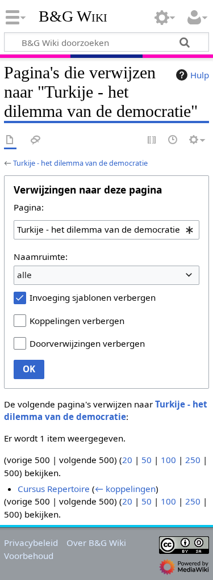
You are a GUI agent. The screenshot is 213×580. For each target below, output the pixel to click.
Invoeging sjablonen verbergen (93, 297)
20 (127, 459)
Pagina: (29, 207)
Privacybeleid (31, 542)
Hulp (199, 75)
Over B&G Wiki (96, 542)
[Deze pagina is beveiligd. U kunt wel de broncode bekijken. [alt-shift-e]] (152, 140)
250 (193, 459)
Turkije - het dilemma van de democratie (80, 163)
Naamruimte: (41, 256)
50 (146, 459)
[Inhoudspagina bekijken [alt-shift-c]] (10, 140)
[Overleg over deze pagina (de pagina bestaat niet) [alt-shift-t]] (36, 140)
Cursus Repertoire (54, 488)
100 (168, 459)
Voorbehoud (28, 555)
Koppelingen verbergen (77, 320)
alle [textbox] (24, 274)
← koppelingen (125, 488)
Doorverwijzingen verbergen (87, 343)
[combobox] (106, 229)
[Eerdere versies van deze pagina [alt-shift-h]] (173, 140)
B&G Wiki (73, 16)
